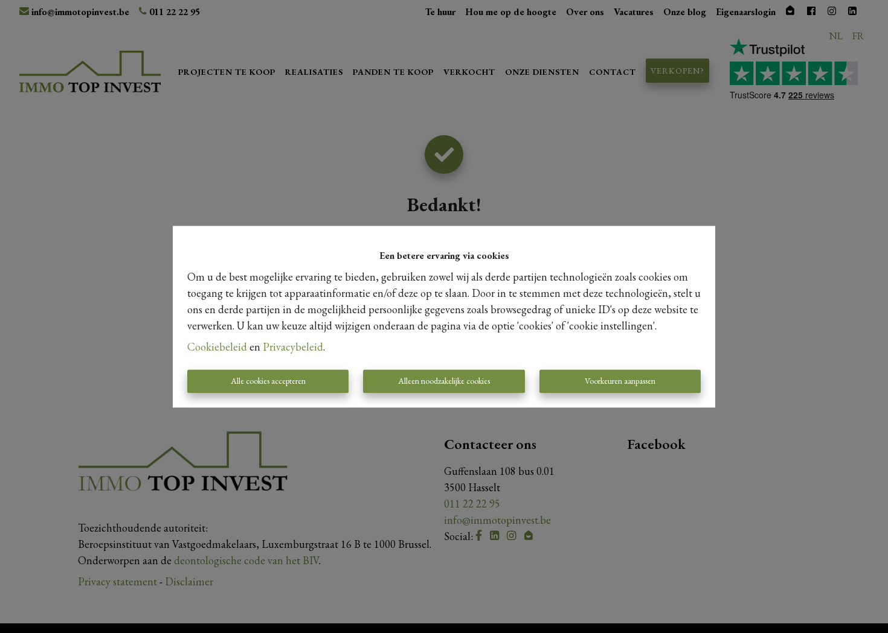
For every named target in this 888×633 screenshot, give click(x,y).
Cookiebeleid (217, 347)
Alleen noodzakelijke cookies (444, 380)
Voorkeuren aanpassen (620, 380)
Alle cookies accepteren (268, 380)
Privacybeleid (293, 347)
